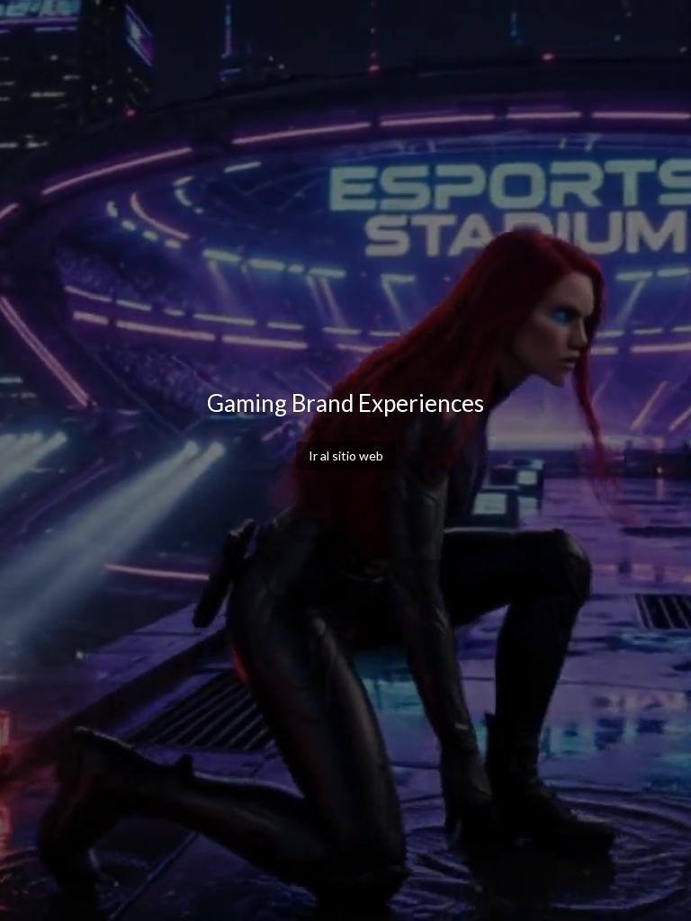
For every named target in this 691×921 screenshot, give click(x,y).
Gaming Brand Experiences (345, 403)
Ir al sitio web (346, 455)
